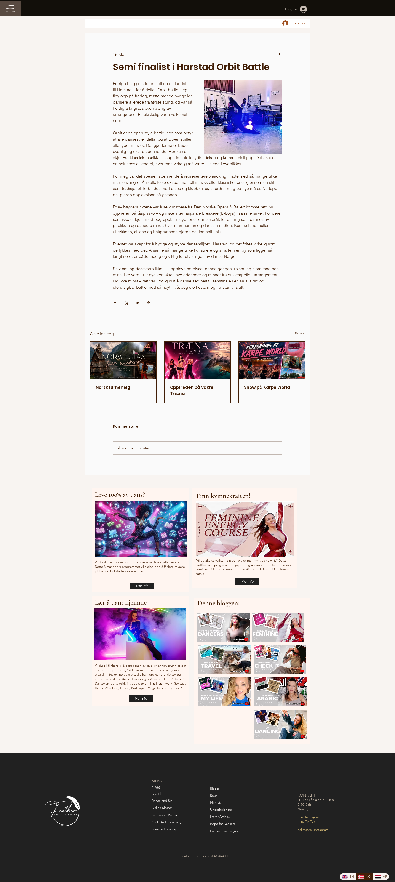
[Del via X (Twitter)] (126, 302)
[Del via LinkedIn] (137, 302)
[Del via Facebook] (115, 302)
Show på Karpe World (267, 387)
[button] (10, 8)
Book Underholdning (167, 822)
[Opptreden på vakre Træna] (198, 360)
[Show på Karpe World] (272, 360)
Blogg (156, 787)
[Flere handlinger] (279, 54)
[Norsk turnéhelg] (123, 360)
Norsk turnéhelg (113, 387)
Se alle (300, 333)
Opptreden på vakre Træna (192, 390)
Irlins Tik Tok (306, 821)
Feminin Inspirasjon (165, 829)
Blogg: (215, 788)
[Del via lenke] (149, 302)
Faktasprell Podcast (166, 815)
